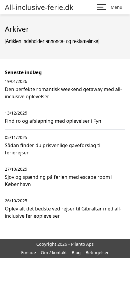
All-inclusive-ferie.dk (39, 7)
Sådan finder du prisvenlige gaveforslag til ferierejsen (53, 149)
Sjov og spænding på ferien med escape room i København (58, 181)
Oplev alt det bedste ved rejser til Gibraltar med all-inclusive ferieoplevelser (63, 212)
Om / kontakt (54, 252)
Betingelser (97, 252)
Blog (76, 252)
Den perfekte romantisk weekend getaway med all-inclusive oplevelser (63, 93)
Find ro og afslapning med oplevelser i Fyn (53, 121)
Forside (28, 252)
